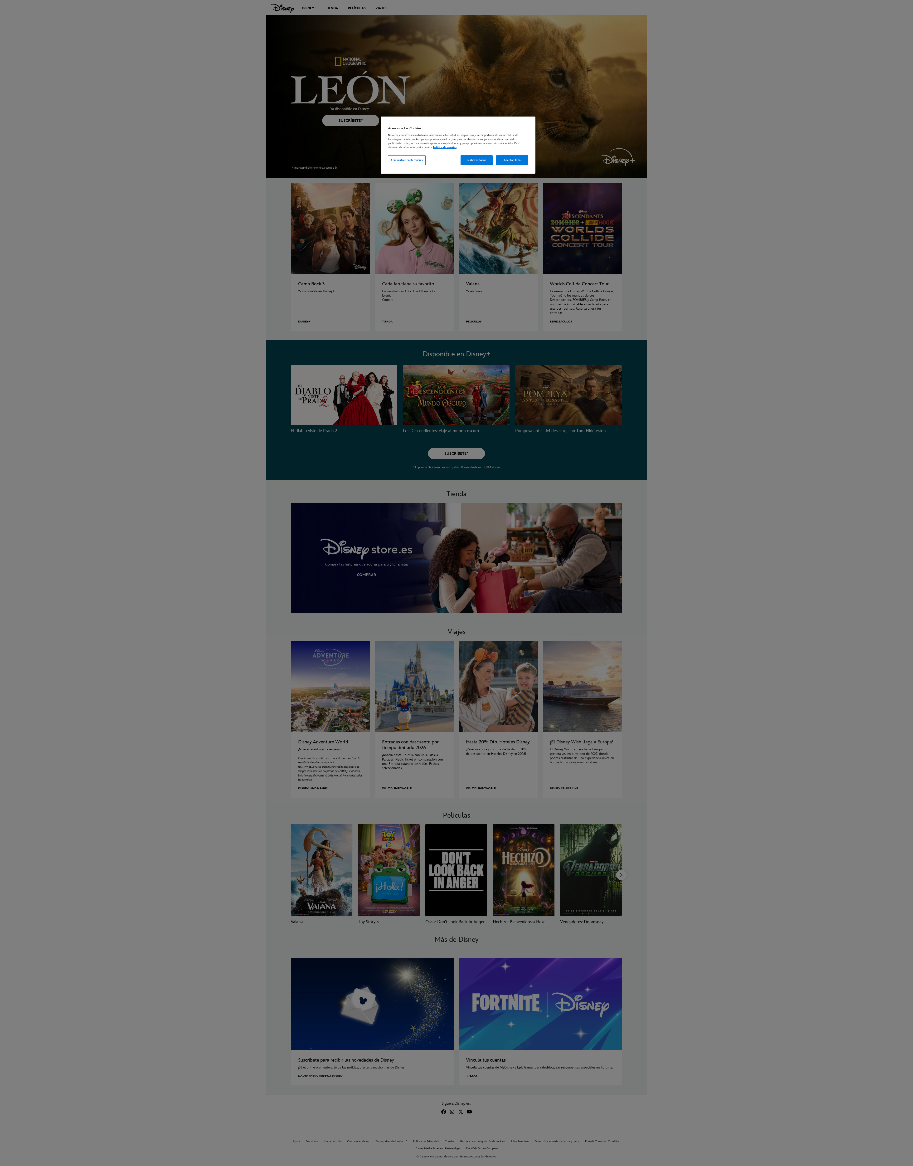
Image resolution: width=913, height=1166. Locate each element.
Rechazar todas (476, 160)
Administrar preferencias (407, 160)
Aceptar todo (512, 160)
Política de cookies (444, 147)
